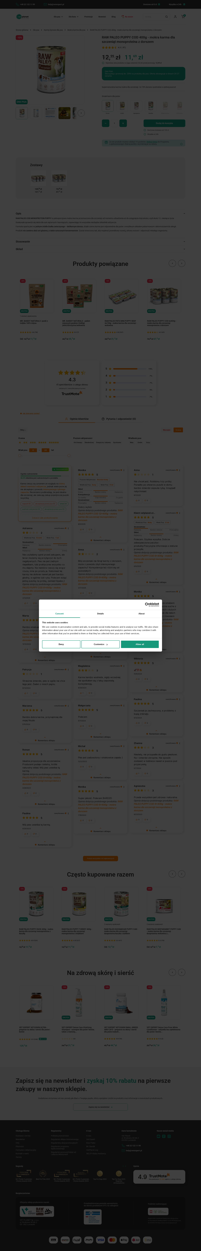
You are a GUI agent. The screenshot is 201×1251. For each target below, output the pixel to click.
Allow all (140, 644)
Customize (99, 644)
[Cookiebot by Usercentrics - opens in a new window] (147, 605)
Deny (61, 644)
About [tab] (142, 613)
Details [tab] (100, 613)
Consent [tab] (59, 613)
